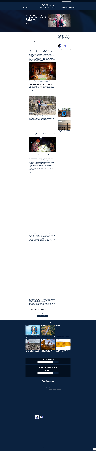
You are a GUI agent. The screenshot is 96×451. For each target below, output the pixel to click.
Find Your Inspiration (48, 359)
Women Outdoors (72, 7)
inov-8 (31, 89)
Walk (24, 7)
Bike (27, 7)
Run (21, 7)
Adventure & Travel (65, 7)
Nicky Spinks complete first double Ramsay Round (37, 309)
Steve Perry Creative (52, 447)
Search (55, 361)
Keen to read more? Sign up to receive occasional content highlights (48, 369)
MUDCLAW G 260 (39, 299)
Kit (29, 7)
